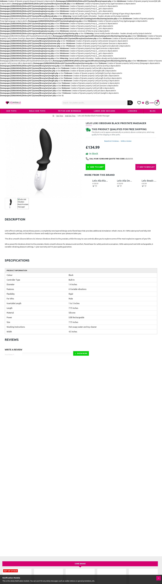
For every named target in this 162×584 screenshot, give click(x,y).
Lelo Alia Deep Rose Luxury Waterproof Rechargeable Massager (125, 180)
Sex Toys (59, 116)
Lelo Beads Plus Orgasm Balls (149, 180)
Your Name (9, 355)
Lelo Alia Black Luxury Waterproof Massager (100, 180)
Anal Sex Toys (70, 116)
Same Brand (80, 564)
